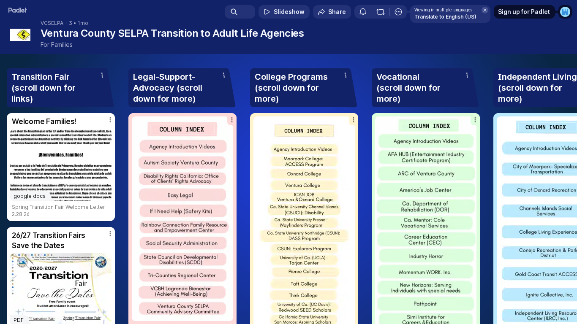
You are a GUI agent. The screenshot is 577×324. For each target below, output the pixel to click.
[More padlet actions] (398, 12)
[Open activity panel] (362, 12)
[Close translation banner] (485, 10)
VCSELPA (52, 23)
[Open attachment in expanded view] (182, 218)
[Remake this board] (380, 12)
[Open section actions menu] (102, 75)
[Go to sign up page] (565, 12)
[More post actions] (110, 119)
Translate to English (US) (445, 17)
